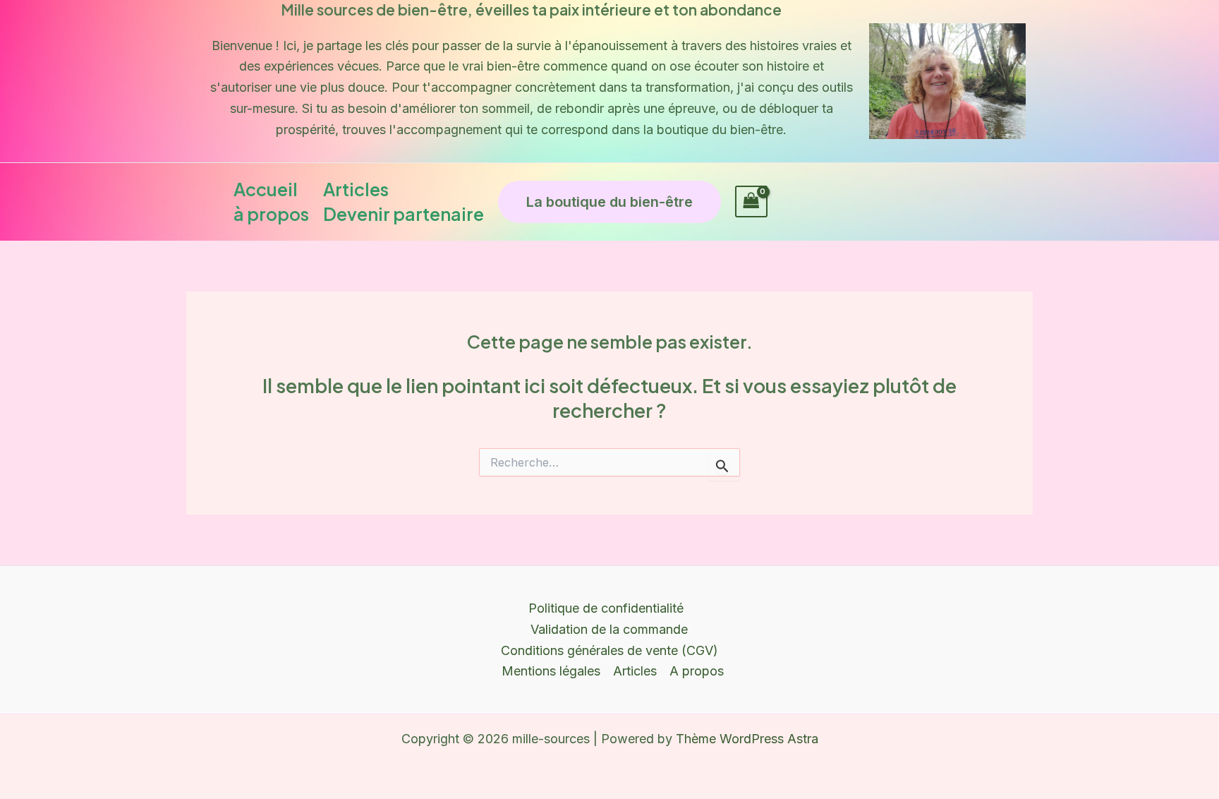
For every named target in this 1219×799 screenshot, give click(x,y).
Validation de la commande (609, 629)
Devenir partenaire (403, 214)
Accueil (266, 189)
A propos (696, 670)
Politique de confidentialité (606, 608)
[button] (609, 202)
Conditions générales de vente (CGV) (609, 650)
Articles (356, 189)
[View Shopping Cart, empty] (751, 201)
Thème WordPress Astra (747, 738)
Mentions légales (551, 670)
